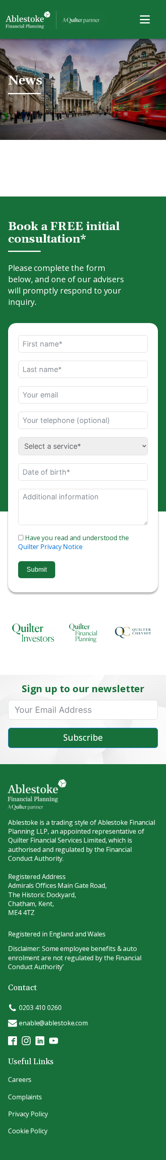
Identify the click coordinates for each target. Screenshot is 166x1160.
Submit (37, 569)
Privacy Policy (28, 1113)
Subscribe (83, 737)
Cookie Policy (28, 1130)
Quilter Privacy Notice (50, 546)
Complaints (25, 1096)
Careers (19, 1079)
